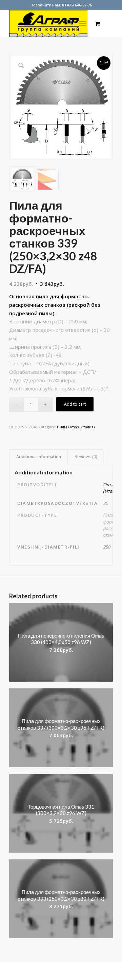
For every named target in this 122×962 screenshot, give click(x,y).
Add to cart (75, 404)
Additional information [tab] (38, 456)
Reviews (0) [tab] (86, 456)
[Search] (66, 23)
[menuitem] (66, 23)
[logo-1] (50, 23)
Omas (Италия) (112, 488)
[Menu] (82, 23)
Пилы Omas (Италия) (76, 426)
